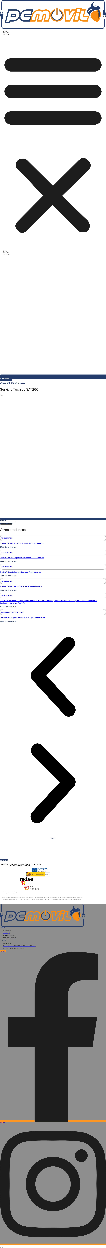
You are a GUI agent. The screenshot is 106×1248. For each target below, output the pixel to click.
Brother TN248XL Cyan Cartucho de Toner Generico (20, 572)
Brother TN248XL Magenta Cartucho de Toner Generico (22, 557)
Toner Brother (6, 538)
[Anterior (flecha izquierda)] (0, 1247)
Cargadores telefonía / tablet (12, 612)
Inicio (5, 31)
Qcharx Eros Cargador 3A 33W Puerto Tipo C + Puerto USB (22, 617)
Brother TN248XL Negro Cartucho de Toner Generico (21, 586)
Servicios (6, 32)
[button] (53, 142)
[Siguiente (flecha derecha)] (2, 1247)
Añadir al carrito (6, 524)
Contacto (6, 34)
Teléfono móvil (7, 595)
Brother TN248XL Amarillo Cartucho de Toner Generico (21, 543)
